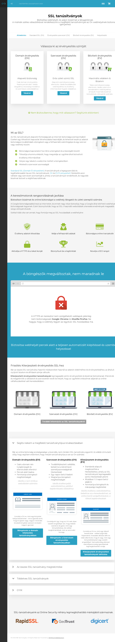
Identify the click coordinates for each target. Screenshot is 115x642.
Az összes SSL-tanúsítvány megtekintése (39, 567)
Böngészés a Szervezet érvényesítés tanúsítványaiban (61, 540)
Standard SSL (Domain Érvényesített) (27, 171)
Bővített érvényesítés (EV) (83, 35)
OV (51, 173)
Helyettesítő (102, 35)
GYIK (19, 590)
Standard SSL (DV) (37, 35)
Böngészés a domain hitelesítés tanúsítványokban (28, 533)
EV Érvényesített (63, 173)
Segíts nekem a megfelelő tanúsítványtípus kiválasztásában (50, 443)
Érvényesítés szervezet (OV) (58, 35)
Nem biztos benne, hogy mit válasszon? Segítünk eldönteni (64, 112)
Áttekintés (21, 35)
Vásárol (27, 93)
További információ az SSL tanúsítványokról (63, 422)
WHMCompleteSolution (56, 638)
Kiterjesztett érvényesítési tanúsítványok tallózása (96, 553)
